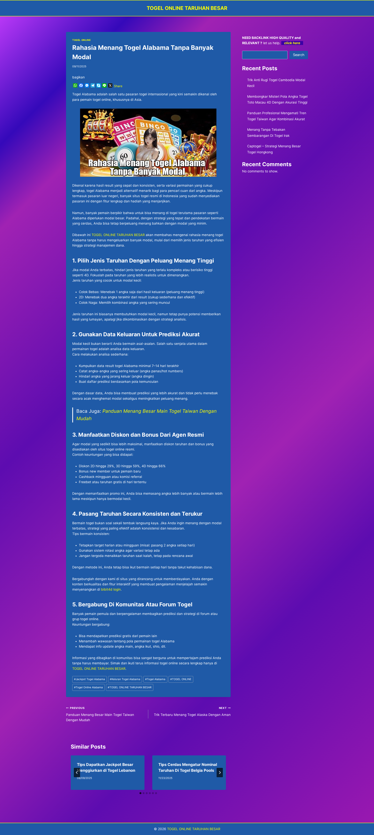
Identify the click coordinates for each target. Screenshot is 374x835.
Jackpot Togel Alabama (89, 679)
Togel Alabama (155, 679)
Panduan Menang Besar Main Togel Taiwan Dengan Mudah (100, 714)
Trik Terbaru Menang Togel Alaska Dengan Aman (192, 711)
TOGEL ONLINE (81, 40)
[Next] (220, 772)
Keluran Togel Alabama (125, 679)
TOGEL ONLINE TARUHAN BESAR (118, 235)
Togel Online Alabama (88, 687)
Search (298, 55)
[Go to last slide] (77, 772)
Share (118, 86)
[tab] (140, 793)
